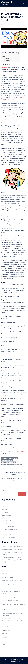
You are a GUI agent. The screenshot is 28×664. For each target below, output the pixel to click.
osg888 (16, 600)
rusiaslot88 (5, 637)
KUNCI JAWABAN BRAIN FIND (15, 452)
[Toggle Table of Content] (16, 53)
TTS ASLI (4, 523)
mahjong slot (6, 630)
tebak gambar (6, 518)
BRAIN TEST (5, 509)
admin (6, 24)
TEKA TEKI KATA (7, 521)
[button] (23, 3)
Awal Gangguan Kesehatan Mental (11, 557)
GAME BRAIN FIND (13, 458)
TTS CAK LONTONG (8, 526)
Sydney (18, 661)
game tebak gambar (8, 515)
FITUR (4, 56)
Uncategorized (6, 535)
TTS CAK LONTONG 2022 (9, 529)
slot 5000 (5, 626)
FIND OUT (5, 512)
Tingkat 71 (7, 58)
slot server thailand (7, 577)
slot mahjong (15, 604)
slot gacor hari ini (11, 580)
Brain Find (4, 67)
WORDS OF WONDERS (8, 537)
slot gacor (14, 570)
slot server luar (16, 591)
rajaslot (9, 597)
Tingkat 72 (8, 60)
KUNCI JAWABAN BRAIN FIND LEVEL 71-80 (11, 464)
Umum (4, 532)
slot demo (5, 641)
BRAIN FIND (21, 24)
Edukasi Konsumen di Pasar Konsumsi (12, 549)
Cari (3, 490)
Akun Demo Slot (16, 619)
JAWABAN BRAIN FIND (7, 460)
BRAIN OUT (5, 506)
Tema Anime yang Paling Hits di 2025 (13, 546)
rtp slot (7, 584)
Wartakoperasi (6, 2)
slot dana (4, 573)
